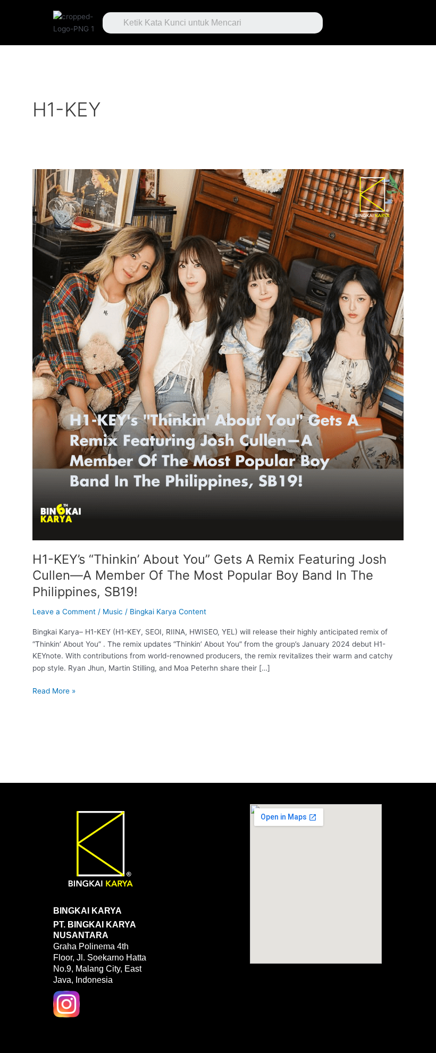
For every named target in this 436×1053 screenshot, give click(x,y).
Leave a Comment (64, 611)
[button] (358, 20)
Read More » (54, 690)
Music (113, 611)
